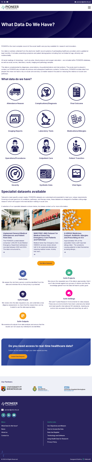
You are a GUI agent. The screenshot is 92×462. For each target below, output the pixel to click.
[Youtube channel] (7, 2)
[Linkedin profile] (4, 2)
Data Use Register (53, 432)
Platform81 (88, 459)
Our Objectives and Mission (56, 426)
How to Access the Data (55, 429)
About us (4, 432)
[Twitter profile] (2, 2)
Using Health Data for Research (57, 439)
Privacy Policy (52, 442)
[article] (15, 233)
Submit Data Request (18, 356)
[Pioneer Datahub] (9, 404)
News (3, 429)
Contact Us (5, 435)
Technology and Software (56, 435)
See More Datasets (46, 263)
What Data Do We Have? (9, 426)
